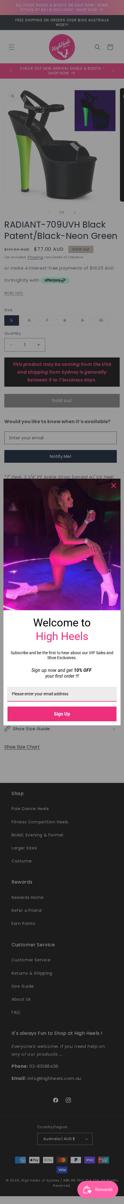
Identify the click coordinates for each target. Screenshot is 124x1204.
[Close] (114, 486)
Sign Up (62, 714)
